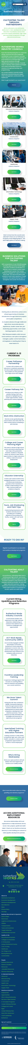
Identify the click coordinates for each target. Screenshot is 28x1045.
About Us (4, 896)
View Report (14, 245)
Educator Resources (7, 971)
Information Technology (8, 985)
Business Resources (7, 962)
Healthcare (4, 949)
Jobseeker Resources (7, 969)
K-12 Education (5, 942)
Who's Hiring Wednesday (8, 997)
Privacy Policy (5, 909)
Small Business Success (8, 932)
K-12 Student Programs (8, 1002)
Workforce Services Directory (14, 838)
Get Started (14, 556)
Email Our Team (14, 798)
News (3, 907)
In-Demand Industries (7, 974)
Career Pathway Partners (8, 1004)
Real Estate (4, 919)
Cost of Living (5, 946)
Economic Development (8, 900)
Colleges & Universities (8, 940)
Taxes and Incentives (7, 928)
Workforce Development (8, 902)
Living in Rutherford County (9, 944)
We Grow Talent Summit (8, 999)
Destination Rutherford (8, 898)
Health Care (4, 983)
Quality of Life (5, 935)
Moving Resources (6, 953)
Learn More (14, 116)
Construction (5, 981)
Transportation (5, 926)
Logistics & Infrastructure (8, 921)
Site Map (4, 911)
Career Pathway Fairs (7, 1011)
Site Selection (5, 905)
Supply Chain (5, 988)
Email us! (14, 85)
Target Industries (6, 930)
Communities (5, 956)
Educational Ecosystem (8, 937)
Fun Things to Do (6, 951)
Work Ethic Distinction (7, 1013)
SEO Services (19, 1043)
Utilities (3, 923)
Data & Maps (5, 916)
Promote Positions (14, 769)
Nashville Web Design (13, 1043)
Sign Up (14, 524)
